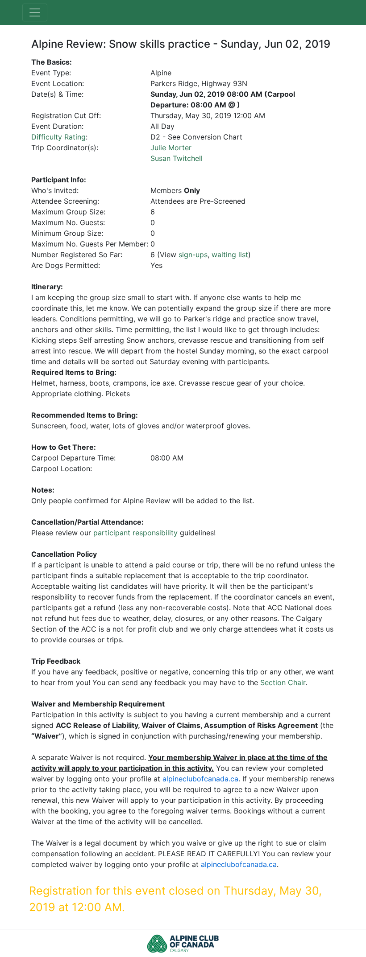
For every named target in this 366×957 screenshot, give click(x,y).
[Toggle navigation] (34, 12)
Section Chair (282, 682)
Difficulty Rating (58, 136)
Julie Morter (170, 147)
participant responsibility (135, 532)
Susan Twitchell (176, 158)
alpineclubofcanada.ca (200, 778)
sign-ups (193, 254)
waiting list (230, 254)
